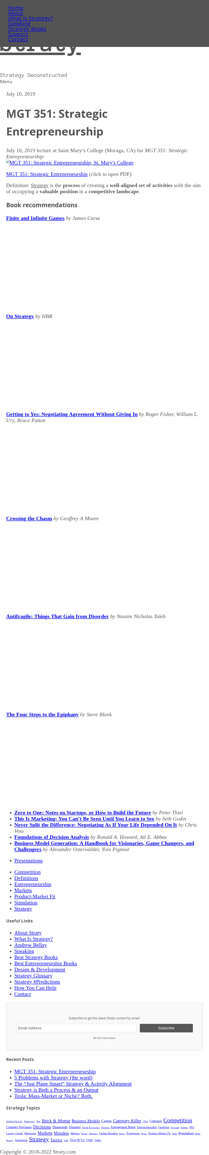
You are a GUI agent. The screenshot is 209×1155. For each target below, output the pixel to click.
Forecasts (175, 1127)
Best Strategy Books (36, 957)
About (15, 13)
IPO (191, 1127)
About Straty (28, 933)
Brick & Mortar (56, 1120)
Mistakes (61, 1133)
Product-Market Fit (34, 896)
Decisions (42, 1126)
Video (97, 1140)
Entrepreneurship (32, 884)
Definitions (26, 878)
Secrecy (9, 1140)
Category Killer (127, 1120)
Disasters (75, 1127)
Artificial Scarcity (14, 1121)
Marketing (30, 1133)
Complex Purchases (19, 1127)
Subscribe (166, 1028)
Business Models (86, 1120)
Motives (75, 1133)
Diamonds (60, 1127)
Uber (89, 1140)
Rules (197, 1134)
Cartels (106, 1121)
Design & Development (39, 969)
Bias (38, 1121)
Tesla (66, 1140)
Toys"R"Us (77, 1140)
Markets (23, 890)
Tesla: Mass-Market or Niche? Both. (53, 1096)
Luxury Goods (14, 1133)
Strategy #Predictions (37, 982)
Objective (93, 1134)
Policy (122, 1134)
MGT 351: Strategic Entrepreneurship (47, 174)
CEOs (145, 1121)
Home (15, 7)
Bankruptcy (29, 1121)
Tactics (56, 1139)
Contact (18, 39)
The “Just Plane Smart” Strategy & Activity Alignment (73, 1084)
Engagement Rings (123, 1127)
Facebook (163, 1127)
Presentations (28, 860)
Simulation (25, 903)
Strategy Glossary (33, 976)
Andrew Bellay (30, 945)
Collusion (155, 1121)
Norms (84, 1134)
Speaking (19, 23)
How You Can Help (35, 988)
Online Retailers (108, 1133)
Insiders (184, 1127)
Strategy (23, 909)
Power (144, 1134)
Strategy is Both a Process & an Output (56, 1090)
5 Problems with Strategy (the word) (53, 1078)
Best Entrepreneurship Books (45, 963)
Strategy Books (27, 28)
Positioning (133, 1133)
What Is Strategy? (30, 18)
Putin (174, 1134)
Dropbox (105, 1127)
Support (18, 34)
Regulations (186, 1133)
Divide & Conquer (91, 1127)
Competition (27, 872)
